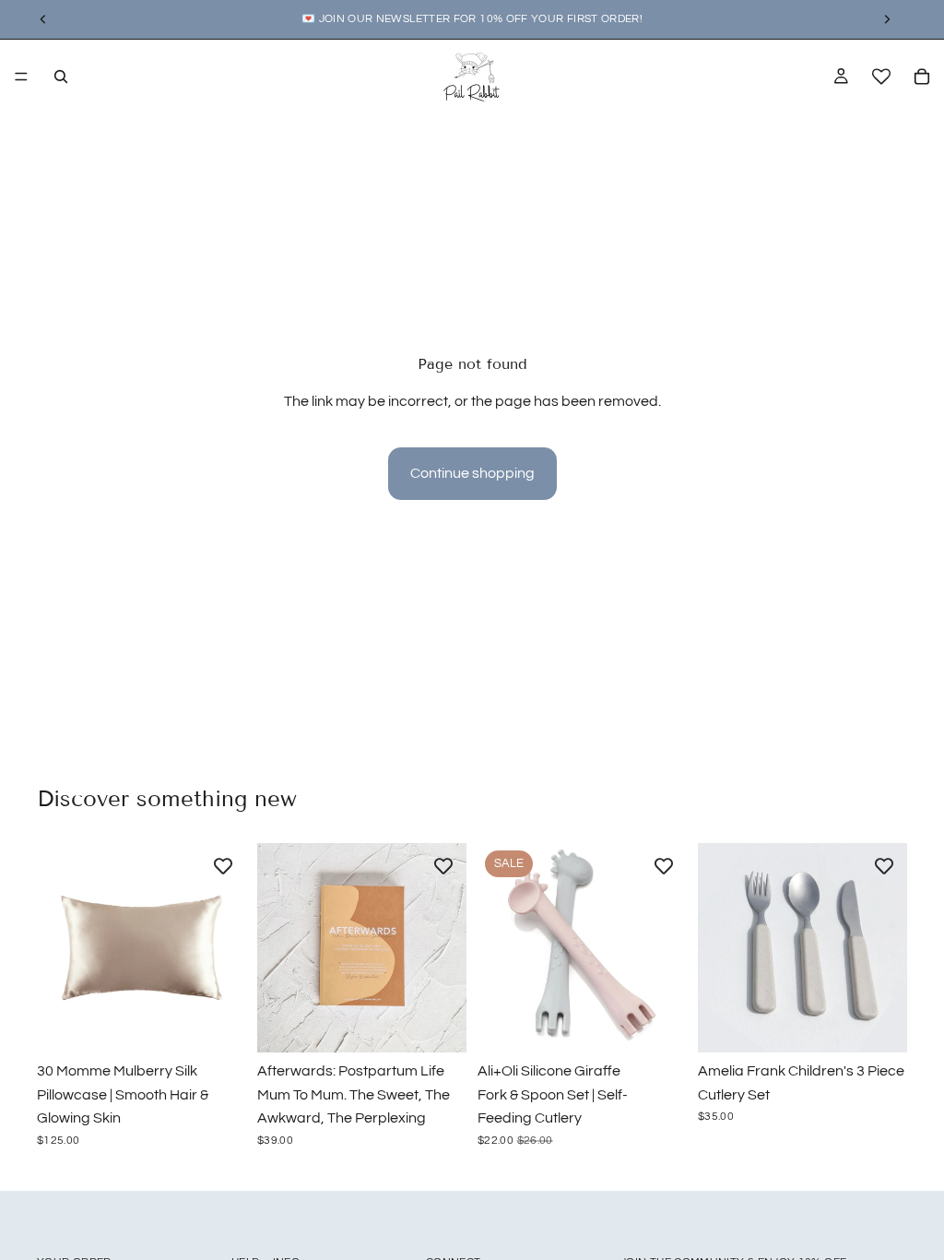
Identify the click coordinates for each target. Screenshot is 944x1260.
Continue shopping (472, 473)
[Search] (61, 76)
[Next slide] (226, 948)
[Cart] (922, 76)
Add (453, 1023)
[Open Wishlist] (881, 76)
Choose (233, 1023)
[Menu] (21, 76)
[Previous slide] (57, 948)
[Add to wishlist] (223, 866)
